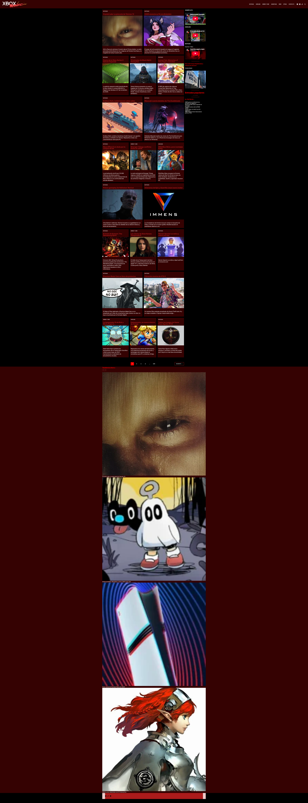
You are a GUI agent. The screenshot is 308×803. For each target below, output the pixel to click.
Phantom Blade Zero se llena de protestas (119, 276)
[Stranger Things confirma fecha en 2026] (143, 160)
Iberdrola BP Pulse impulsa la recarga (193, 105)
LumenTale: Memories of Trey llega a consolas (168, 61)
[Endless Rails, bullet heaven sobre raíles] (122, 118)
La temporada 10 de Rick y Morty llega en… (113, 323)
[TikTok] (302, 4)
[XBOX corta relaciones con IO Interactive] (154, 739)
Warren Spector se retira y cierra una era (168, 234)
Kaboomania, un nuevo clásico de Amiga (143, 323)
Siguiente (178, 363)
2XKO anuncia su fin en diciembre (158, 14)
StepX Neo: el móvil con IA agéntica (192, 110)
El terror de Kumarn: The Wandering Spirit (112, 234)
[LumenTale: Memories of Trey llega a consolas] (171, 73)
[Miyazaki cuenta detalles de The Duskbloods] (164, 118)
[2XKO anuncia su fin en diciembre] (164, 31)
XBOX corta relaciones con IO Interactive (114, 792)
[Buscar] (305, 4)
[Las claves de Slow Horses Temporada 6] (143, 247)
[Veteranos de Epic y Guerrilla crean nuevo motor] (164, 204)
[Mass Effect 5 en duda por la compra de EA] (115, 160)
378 (154, 363)
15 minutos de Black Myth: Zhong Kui (141, 61)
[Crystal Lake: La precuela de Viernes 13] (122, 31)
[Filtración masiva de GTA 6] (164, 293)
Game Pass (274, 4)
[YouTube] (299, 4)
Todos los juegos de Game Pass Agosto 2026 (168, 323)
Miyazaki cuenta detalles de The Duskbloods (162, 101)
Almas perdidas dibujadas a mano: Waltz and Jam (116, 581)
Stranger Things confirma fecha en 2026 (141, 147)
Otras (285, 4)
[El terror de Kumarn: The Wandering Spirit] (115, 247)
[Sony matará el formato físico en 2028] (154, 634)
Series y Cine (265, 4)
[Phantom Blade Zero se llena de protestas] (122, 293)
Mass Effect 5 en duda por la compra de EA (114, 147)
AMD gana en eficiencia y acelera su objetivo (192, 102)
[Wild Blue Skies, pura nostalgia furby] (171, 160)
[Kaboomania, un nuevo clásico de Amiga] (143, 335)
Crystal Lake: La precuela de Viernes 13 (118, 14)
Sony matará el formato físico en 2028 (113, 687)
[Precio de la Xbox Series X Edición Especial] (115, 73)
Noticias (251, 4)
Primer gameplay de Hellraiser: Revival (118, 188)
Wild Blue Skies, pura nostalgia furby (170, 147)
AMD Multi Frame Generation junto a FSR (193, 112)
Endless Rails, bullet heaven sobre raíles (119, 101)
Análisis (258, 4)
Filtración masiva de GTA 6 (155, 276)
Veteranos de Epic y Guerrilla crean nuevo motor (164, 188)
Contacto (291, 4)
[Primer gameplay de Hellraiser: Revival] (122, 204)
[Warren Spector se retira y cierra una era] (171, 247)
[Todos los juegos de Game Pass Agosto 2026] (171, 335)
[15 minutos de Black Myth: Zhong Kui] (143, 73)
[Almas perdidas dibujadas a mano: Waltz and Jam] (154, 529)
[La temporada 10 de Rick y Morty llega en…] (115, 335)
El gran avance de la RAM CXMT (192, 107)
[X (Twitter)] (297, 4)
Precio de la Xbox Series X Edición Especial (113, 61)
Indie (280, 4)
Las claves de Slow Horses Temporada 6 (141, 234)
